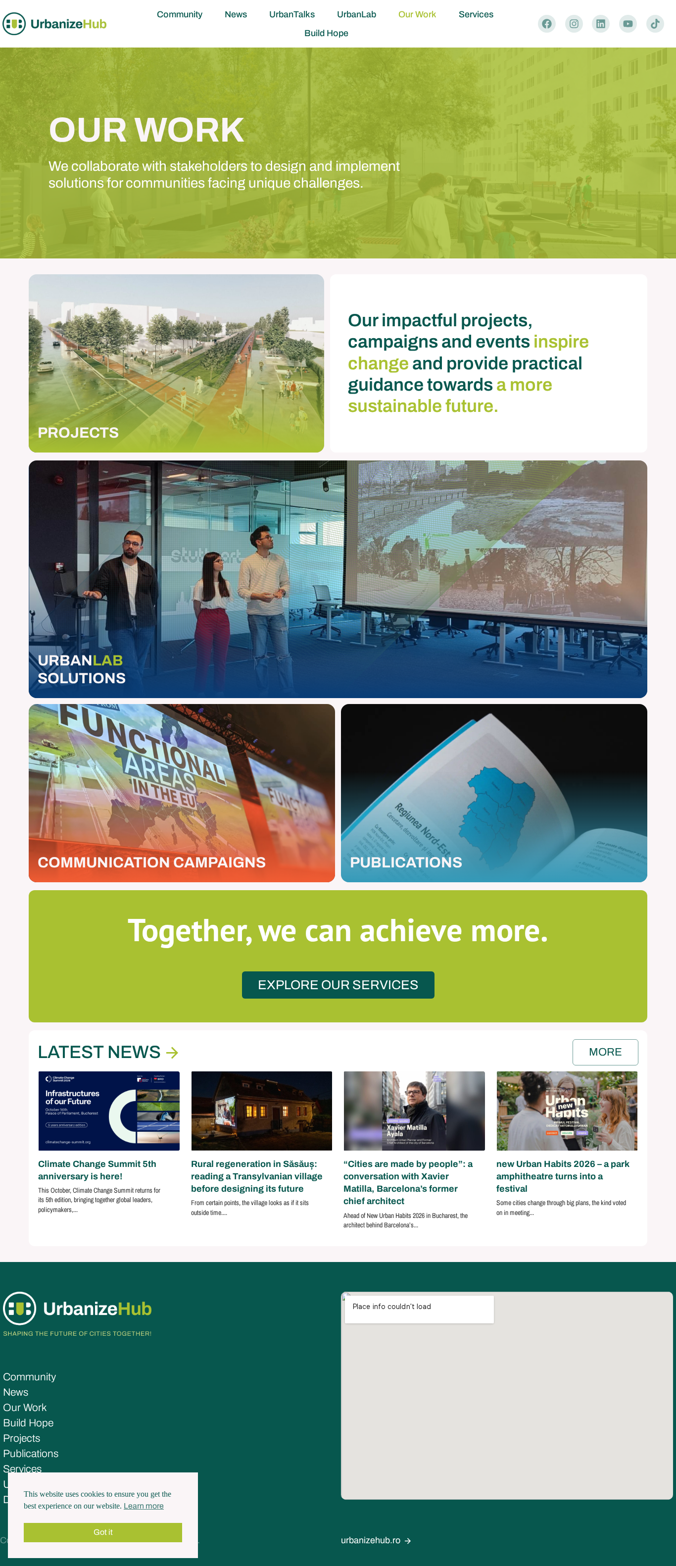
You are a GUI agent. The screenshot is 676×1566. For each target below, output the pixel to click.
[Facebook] (547, 24)
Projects (21, 1438)
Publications (30, 1453)
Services (476, 14)
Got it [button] (103, 1532)
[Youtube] (628, 24)
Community (179, 14)
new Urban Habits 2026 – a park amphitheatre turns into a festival (562, 1176)
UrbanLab (356, 14)
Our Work (417, 14)
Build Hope (326, 33)
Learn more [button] (144, 1506)
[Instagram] (574, 24)
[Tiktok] (655, 24)
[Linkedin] (601, 24)
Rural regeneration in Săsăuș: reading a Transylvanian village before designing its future (257, 1176)
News (236, 14)
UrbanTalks (292, 14)
